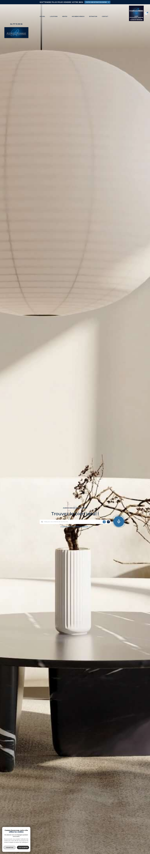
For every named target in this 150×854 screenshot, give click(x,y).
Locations (53, 16)
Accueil (42, 16)
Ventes (64, 16)
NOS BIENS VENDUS (78, 16)
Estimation (93, 16)
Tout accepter (23, 847)
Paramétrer (9, 847)
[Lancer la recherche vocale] (119, 521)
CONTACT (105, 16)
